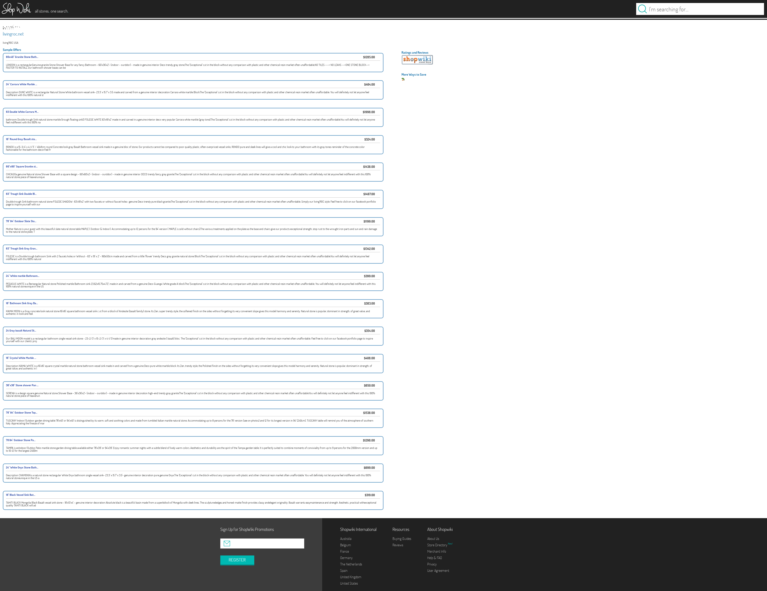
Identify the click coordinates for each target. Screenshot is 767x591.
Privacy (432, 564)
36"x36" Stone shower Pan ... (22, 385)
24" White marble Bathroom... (22, 275)
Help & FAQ (434, 557)
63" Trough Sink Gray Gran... (21, 248)
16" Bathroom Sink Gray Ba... (22, 303)
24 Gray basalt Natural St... (21, 330)
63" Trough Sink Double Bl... (21, 193)
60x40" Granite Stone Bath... (22, 56)
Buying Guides (401, 538)
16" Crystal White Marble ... (21, 357)
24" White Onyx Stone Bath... (22, 467)
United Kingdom (350, 577)
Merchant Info (436, 551)
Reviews (397, 545)
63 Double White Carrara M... (22, 111)
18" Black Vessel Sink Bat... (20, 494)
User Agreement (438, 570)
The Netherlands (351, 564)
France (344, 551)
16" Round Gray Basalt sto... (21, 139)
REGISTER (237, 560)
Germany (346, 557)
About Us (433, 538)
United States (349, 583)
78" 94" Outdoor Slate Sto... (21, 221)
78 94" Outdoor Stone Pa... (21, 440)
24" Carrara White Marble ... (21, 84)
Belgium (345, 545)
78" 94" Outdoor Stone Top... (21, 412)
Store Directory (437, 545)
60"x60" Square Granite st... (22, 166)
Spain (344, 570)
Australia (346, 538)
